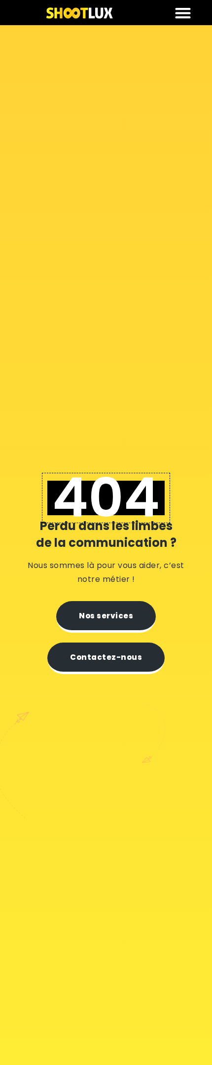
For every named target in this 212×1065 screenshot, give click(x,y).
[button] (183, 12)
